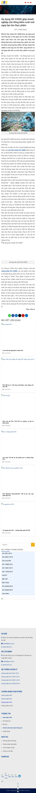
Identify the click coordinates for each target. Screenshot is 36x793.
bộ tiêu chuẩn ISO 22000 (17, 150)
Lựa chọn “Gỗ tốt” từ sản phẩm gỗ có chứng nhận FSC (18, 458)
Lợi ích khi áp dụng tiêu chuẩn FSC (13, 350)
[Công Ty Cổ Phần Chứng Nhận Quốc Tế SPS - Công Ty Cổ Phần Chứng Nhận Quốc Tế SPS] (11, 2)
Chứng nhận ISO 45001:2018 (10, 680)
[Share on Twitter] (16, 315)
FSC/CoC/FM (6, 561)
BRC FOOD (5, 582)
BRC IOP (5, 579)
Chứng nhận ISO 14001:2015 (10, 677)
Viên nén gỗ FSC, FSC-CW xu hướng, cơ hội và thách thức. (18, 422)
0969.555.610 (7, 647)
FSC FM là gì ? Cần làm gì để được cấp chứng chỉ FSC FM (18, 386)
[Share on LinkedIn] (26, 315)
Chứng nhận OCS (6, 702)
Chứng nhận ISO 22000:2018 (10, 683)
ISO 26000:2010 (7, 590)
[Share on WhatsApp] (9, 315)
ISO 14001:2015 (7, 568)
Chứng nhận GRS (6, 695)
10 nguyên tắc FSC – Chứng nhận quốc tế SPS (16, 530)
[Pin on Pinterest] (23, 315)
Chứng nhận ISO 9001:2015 (10, 673)
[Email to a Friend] (19, 315)
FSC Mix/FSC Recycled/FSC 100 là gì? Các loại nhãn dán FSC (18, 494)
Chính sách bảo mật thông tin (12, 728)
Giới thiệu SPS (7, 717)
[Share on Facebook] (12, 315)
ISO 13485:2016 (7, 564)
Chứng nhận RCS (6, 699)
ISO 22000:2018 (7, 586)
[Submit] (33, 545)
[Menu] (33, 2)
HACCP (4, 575)
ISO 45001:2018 (7, 557)
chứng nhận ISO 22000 (9, 271)
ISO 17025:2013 (7, 572)
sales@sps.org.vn (8, 643)
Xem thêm (5, 593)
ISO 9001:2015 (7, 553)
